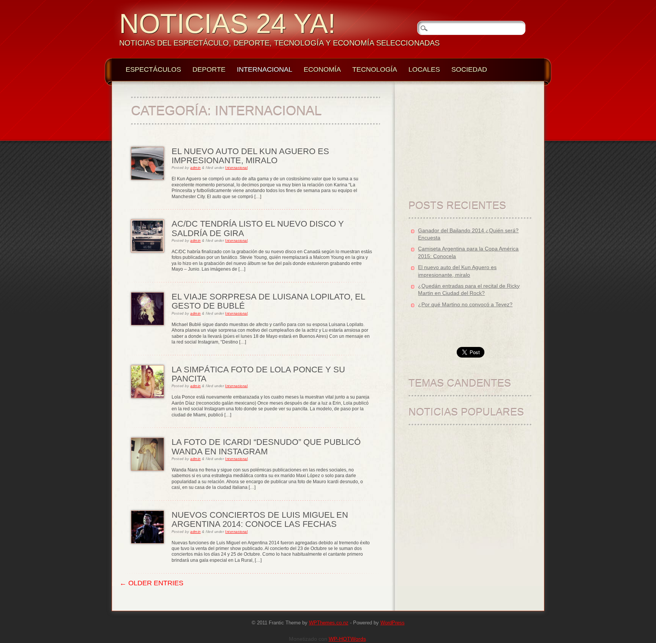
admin (195, 168)
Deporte (209, 69)
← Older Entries (151, 583)
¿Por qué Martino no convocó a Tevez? (465, 304)
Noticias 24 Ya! (227, 23)
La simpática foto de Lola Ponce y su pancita (258, 374)
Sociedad (469, 69)
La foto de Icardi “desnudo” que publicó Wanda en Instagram (266, 446)
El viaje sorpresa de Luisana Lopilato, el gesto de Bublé (268, 301)
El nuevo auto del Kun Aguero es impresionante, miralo (250, 156)
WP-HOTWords (347, 639)
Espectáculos (153, 69)
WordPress (392, 623)
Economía (322, 69)
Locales (424, 69)
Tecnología (374, 69)
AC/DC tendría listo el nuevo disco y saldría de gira (258, 228)
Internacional (264, 69)
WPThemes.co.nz (328, 623)
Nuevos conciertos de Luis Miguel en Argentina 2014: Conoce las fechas (260, 519)
